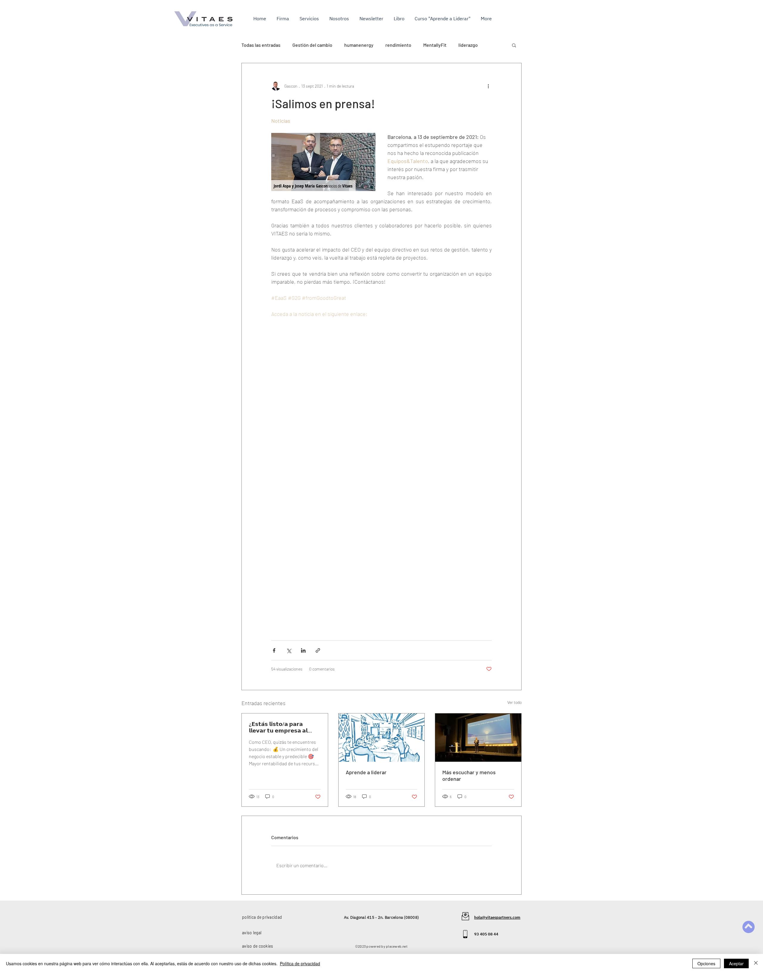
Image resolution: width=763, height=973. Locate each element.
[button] (310, 18)
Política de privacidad (300, 963)
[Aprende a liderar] (382, 737)
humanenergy (358, 45)
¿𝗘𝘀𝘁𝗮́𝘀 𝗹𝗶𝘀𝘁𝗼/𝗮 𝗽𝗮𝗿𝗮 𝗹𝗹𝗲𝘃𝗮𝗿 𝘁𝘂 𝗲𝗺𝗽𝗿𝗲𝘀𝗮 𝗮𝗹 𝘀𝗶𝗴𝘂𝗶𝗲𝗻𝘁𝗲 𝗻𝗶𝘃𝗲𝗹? (278, 727)
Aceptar (736, 963)
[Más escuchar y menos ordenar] (478, 737)
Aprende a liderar (366, 772)
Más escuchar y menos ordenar (469, 775)
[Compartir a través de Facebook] (274, 650)
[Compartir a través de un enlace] (318, 650)
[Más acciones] (488, 85)
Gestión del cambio (312, 45)
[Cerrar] (755, 963)
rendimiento (398, 45)
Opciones (706, 963)
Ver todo (514, 702)
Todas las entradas (260, 45)
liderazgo (468, 45)
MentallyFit (434, 45)
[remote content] (381, 460)
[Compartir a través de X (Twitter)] (288, 650)
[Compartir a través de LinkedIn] (303, 650)
